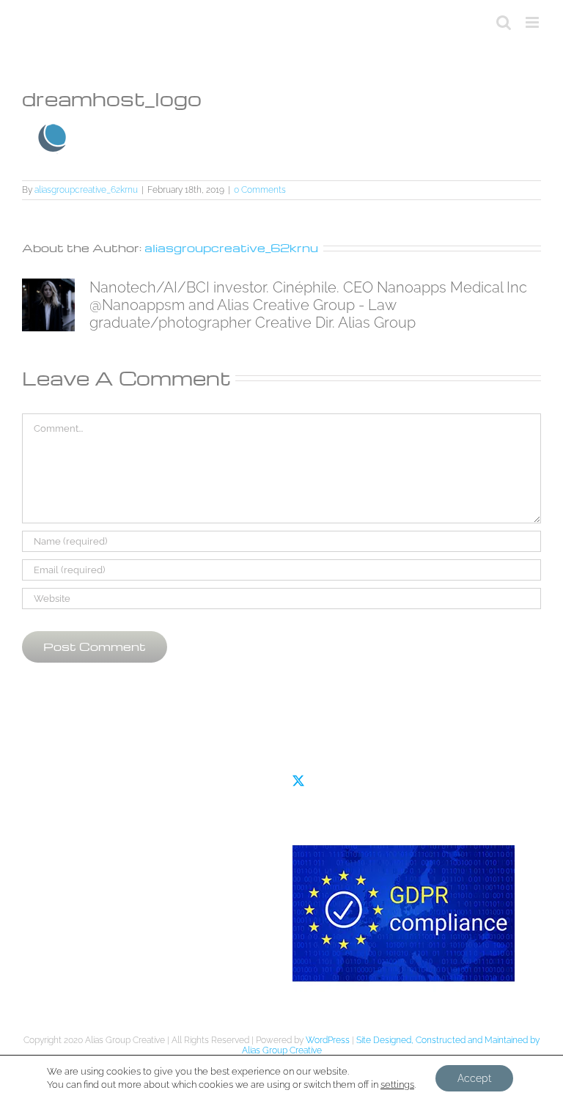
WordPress (328, 1040)
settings (397, 1084)
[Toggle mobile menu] (533, 22)
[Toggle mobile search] (503, 22)
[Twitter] (298, 781)
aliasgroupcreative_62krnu (86, 190)
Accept (474, 1078)
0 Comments (260, 190)
